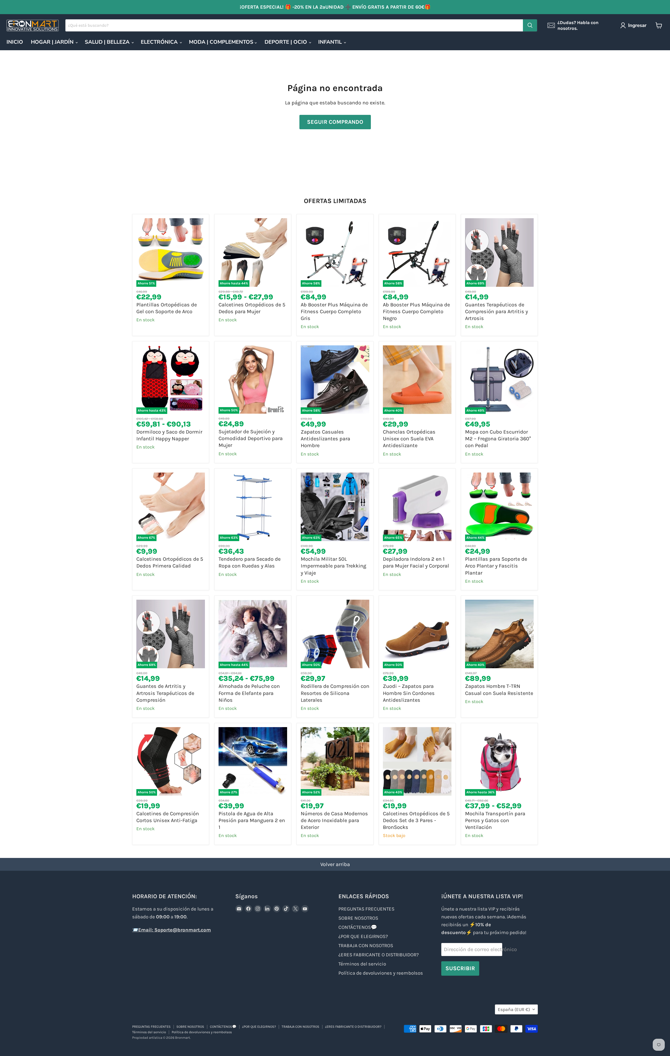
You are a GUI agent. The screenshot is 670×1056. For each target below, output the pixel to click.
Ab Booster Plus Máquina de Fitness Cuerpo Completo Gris (334, 312)
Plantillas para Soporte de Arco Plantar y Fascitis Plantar (496, 566)
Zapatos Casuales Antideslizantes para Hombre (325, 439)
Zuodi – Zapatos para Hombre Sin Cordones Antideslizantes (409, 693)
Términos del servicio (362, 964)
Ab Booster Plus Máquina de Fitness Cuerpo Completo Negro (416, 312)
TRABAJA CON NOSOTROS (365, 945)
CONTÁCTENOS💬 (357, 927)
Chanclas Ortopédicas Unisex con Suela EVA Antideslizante (409, 439)
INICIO (15, 42)
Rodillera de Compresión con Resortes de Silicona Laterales (335, 693)
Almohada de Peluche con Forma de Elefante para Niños (249, 693)
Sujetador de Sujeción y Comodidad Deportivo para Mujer (251, 438)
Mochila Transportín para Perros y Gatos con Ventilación (495, 820)
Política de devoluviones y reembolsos (380, 973)
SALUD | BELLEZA (108, 42)
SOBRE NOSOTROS (358, 918)
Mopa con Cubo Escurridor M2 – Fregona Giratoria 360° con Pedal (498, 439)
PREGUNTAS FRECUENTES (366, 909)
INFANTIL (330, 42)
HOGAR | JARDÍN (53, 42)
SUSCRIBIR (460, 968)
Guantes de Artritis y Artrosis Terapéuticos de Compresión (165, 693)
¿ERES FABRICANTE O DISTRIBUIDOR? (378, 955)
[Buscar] (530, 25)
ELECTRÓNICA (160, 42)
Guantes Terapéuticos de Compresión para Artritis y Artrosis (496, 312)
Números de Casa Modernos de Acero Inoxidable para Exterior (334, 820)
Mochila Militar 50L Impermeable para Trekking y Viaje (333, 566)
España (514, 1009)
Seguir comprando (335, 122)
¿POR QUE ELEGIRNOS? (363, 936)
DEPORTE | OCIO (286, 42)
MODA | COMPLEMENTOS (222, 42)
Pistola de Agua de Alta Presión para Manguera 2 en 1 (252, 820)
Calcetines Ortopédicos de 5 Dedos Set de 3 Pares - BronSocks (416, 820)
